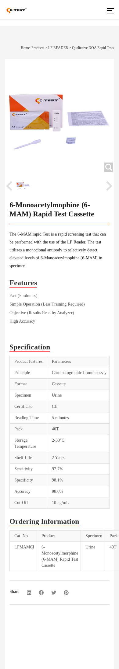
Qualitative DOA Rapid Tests (93, 48)
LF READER (58, 48)
